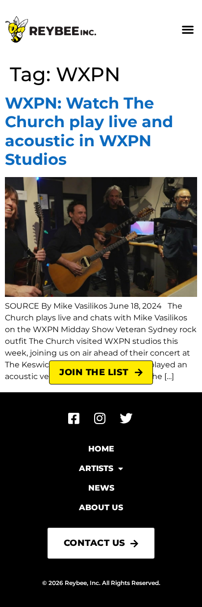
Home (101, 448)
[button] (187, 29)
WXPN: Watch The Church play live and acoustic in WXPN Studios (89, 131)
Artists (96, 468)
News (101, 488)
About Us (101, 507)
